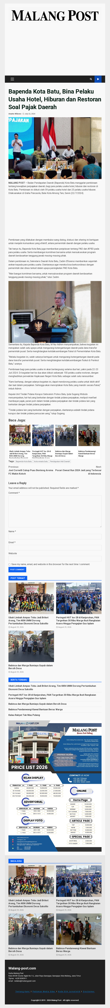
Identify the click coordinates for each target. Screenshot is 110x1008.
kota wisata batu (41, 461)
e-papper (98, 79)
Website (12, 553)
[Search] (91, 79)
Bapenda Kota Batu (24, 461)
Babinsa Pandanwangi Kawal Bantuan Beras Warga (35, 709)
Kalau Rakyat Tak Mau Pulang (24, 715)
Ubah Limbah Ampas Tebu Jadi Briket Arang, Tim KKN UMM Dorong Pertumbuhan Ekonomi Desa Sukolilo (31, 598)
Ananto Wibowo (14, 114)
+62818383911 (21, 978)
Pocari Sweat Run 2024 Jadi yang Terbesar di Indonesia (78, 470)
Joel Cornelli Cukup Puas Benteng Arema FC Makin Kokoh (30, 470)
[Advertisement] (55, 51)
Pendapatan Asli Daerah (60, 461)
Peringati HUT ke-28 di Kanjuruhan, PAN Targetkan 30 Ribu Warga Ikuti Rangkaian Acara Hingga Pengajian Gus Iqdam (79, 598)
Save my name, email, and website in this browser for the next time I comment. (50, 564)
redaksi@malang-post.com (25, 981)
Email (11, 542)
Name (12, 531)
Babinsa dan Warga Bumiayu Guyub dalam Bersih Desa (31, 646)
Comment (14, 493)
